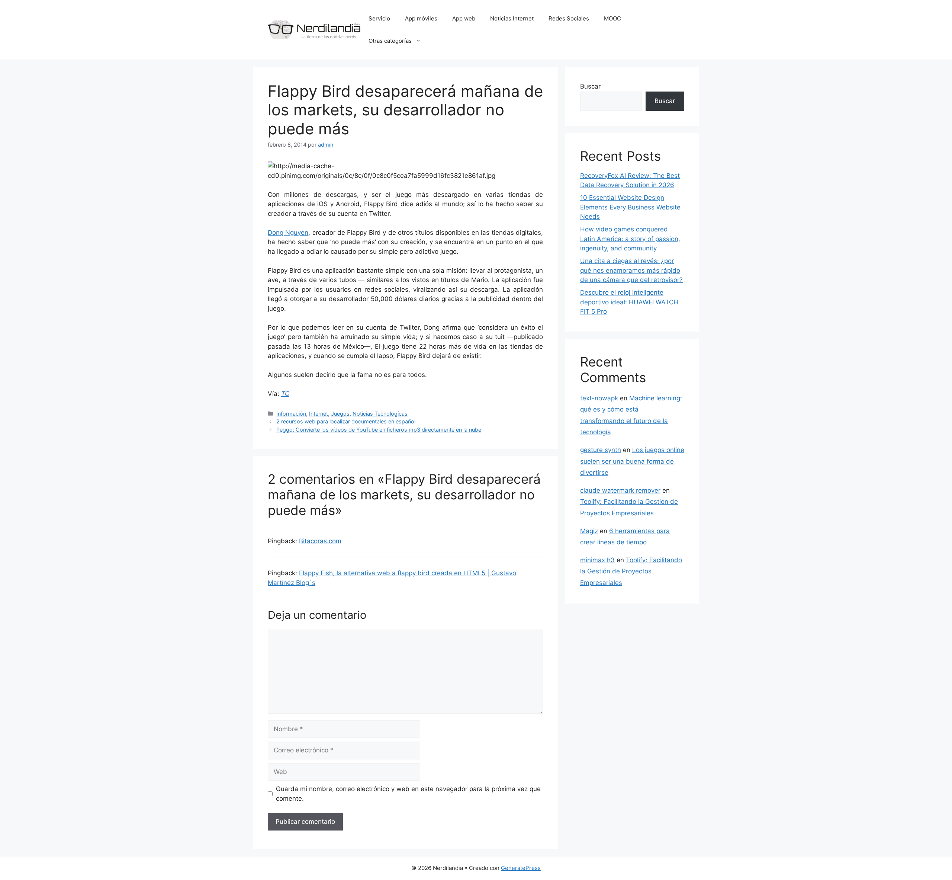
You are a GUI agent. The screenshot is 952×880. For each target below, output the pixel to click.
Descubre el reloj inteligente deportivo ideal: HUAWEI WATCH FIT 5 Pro (629, 302)
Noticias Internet (512, 18)
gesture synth (600, 450)
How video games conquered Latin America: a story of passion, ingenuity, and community (630, 238)
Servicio (379, 18)
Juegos (340, 413)
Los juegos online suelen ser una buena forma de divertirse (632, 461)
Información (291, 413)
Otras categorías (390, 40)
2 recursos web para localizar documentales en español (345, 421)
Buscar (590, 86)
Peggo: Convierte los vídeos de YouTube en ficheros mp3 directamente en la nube (378, 429)
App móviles (421, 18)
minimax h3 (597, 560)
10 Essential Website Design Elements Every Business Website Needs (630, 207)
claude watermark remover (620, 490)
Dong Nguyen (288, 232)
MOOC (612, 18)
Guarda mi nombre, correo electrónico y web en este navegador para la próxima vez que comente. (408, 793)
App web (463, 18)
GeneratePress (521, 867)
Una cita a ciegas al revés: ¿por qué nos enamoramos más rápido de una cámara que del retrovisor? (631, 270)
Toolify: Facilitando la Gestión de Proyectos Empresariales (631, 571)
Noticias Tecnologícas (380, 413)
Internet (318, 413)
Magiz (589, 531)
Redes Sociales (569, 18)
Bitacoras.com (320, 541)
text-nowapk (599, 398)
